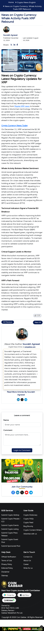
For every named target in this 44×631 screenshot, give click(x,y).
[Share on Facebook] (18, 44)
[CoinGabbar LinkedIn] (18, 399)
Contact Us (27, 557)
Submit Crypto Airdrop (10, 515)
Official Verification (8, 557)
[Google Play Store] (9, 595)
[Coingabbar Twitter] (22, 492)
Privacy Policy (6, 564)
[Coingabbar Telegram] (31, 492)
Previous (8, 322)
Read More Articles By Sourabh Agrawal (21, 393)
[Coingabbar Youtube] (26, 492)
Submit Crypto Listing (10, 529)
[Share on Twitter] (11, 44)
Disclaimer (5, 572)
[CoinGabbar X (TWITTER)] (22, 399)
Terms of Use (6, 561)
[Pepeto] (22, 629)
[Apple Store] (24, 595)
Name (6, 420)
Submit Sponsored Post (10, 546)
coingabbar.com (30, 347)
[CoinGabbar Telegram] (25, 399)
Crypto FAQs (28, 519)
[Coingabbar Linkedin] (17, 492)
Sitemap (4, 576)
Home (11, 2)
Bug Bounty (28, 526)
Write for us (28, 568)
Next (37, 322)
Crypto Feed (28, 523)
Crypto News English (26, 2)
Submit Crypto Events (10, 525)
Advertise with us (30, 534)
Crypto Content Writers (32, 530)
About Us (27, 561)
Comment (7, 430)
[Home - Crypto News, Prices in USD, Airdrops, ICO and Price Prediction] (12, 584)
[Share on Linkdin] (15, 44)
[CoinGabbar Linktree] (9, 600)
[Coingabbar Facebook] (13, 492)
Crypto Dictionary (30, 515)
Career (26, 564)
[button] (21, 480)
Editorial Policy (7, 568)
